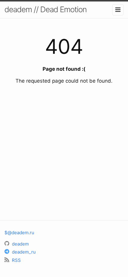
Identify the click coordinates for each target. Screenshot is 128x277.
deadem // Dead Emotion (45, 9)
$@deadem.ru (19, 232)
